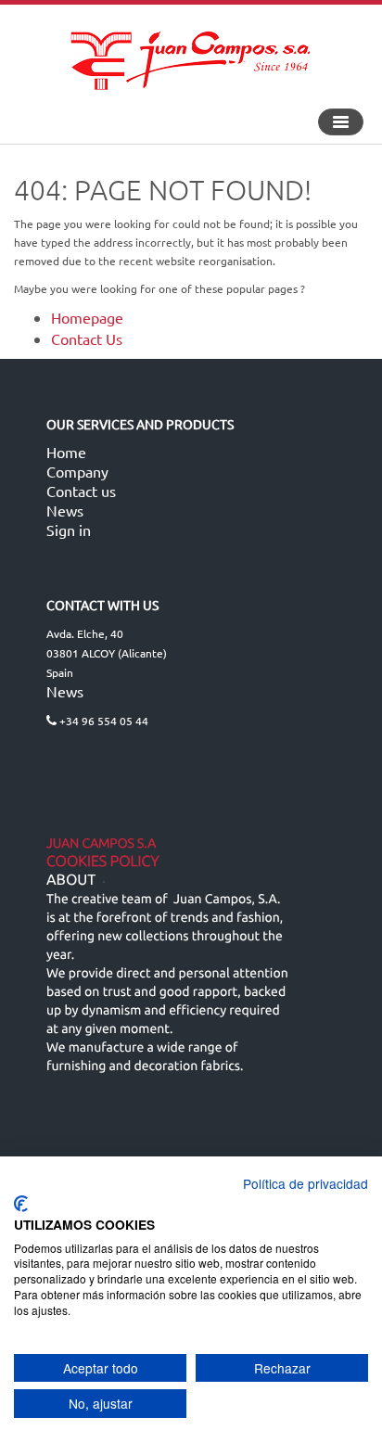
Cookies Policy (102, 861)
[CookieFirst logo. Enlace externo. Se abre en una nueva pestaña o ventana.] (21, 1203)
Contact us (81, 490)
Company (77, 471)
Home (66, 451)
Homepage (87, 317)
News (64, 510)
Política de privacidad (305, 1183)
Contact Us (86, 338)
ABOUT (71, 880)
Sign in (68, 529)
